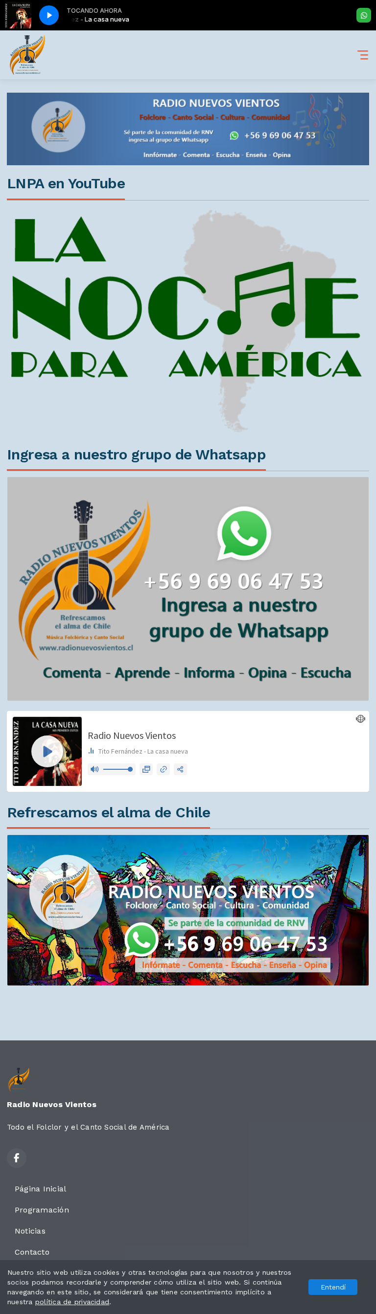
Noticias (30, 1231)
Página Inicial (40, 1188)
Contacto (32, 1252)
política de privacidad (72, 1302)
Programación (42, 1209)
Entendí (333, 1287)
